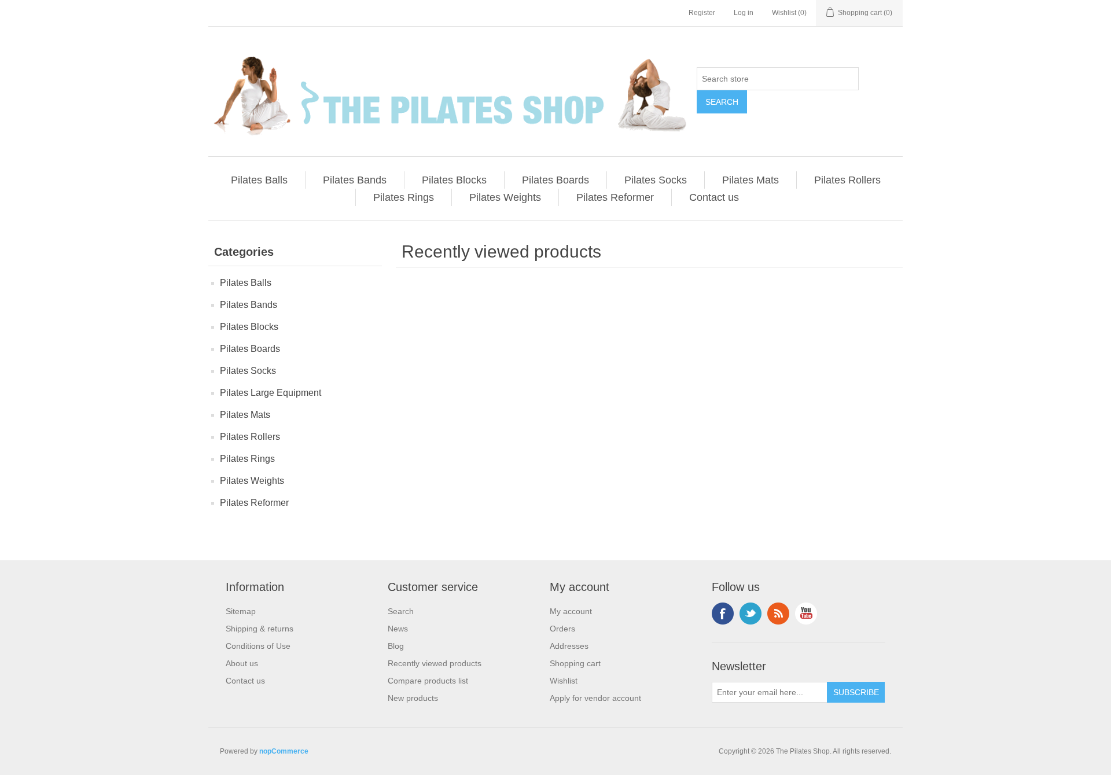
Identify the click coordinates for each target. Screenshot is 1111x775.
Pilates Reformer (615, 197)
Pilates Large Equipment (270, 393)
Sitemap (241, 611)
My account (571, 611)
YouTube (806, 614)
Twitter (750, 614)
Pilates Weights (505, 197)
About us (242, 663)
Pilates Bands (355, 180)
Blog (396, 646)
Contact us (714, 197)
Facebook (723, 614)
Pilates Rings (403, 197)
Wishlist (563, 680)
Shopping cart (575, 663)
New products (413, 698)
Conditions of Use (258, 646)
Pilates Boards (555, 180)
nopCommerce (283, 751)
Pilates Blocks (454, 180)
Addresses (569, 646)
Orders (562, 628)
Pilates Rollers (847, 180)
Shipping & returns (259, 628)
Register (702, 13)
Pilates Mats (750, 180)
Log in (743, 13)
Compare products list (428, 680)
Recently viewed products (434, 663)
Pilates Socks (655, 180)
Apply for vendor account (595, 698)
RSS (778, 614)
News (398, 628)
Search (401, 611)
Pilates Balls (259, 180)
